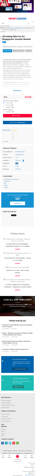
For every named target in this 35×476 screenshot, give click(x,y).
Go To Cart (14, 455)
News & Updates (5, 328)
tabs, (5, 183)
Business (9, 105)
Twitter (10, 443)
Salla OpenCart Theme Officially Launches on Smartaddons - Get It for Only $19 (17, 325)
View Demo (8, 50)
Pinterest (13, 443)
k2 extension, (7, 181)
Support (32, 457)
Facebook (2, 443)
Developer (10, 107)
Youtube (17, 443)
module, (6, 187)
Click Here (18, 160)
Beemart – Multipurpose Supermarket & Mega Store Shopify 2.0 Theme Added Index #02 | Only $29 (17, 333)
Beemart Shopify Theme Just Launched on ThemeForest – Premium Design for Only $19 (16, 342)
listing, (5, 185)
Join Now (17, 203)
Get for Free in (17, 122)
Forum (30, 50)
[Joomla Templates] (17, 18)
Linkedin (6, 443)
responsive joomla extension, (11, 179)
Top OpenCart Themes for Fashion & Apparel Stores (15, 349)
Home (3, 457)
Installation (10, 111)
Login (25, 7)
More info (23, 241)
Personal (9, 102)
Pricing (9, 457)
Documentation (19, 50)
